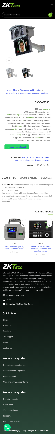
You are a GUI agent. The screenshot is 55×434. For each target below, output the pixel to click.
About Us (7, 325)
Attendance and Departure (30, 90)
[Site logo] (11, 5)
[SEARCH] (50, 15)
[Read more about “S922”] (23, 225)
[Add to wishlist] (23, 220)
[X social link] (38, 165)
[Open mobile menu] (51, 5)
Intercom (7, 416)
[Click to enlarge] (9, 60)
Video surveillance (10, 410)
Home (8, 90)
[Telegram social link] (47, 165)
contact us (7, 348)
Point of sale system (11, 421)
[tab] (9, 178)
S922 (14, 244)
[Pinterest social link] (41, 165)
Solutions (7, 331)
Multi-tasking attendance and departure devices (27, 93)
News (5, 342)
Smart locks (8, 405)
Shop (15, 90)
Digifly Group (20, 430)
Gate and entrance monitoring (15, 382)
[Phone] (7, 427)
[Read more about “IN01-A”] (49, 225)
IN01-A (40, 244)
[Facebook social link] (35, 165)
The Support (8, 337)
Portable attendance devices (14, 249)
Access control (9, 376)
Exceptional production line (14, 365)
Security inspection (11, 399)
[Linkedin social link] (44, 165)
